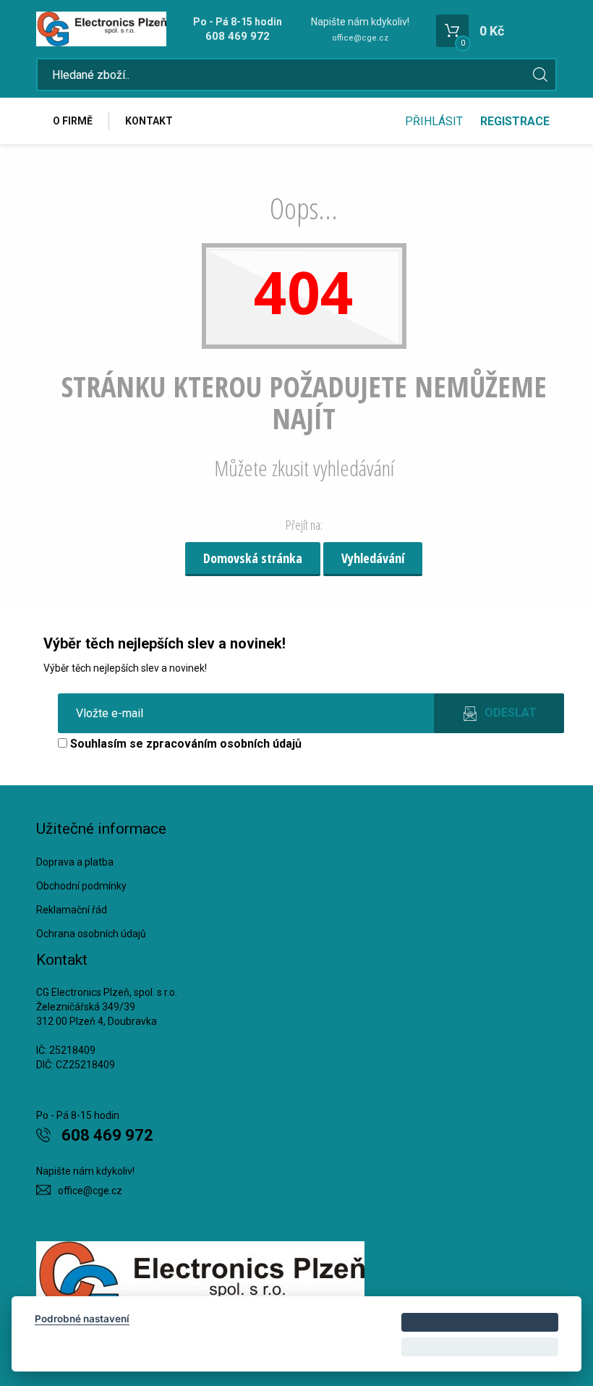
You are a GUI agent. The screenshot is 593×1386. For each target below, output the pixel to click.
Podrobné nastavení (82, 1318)
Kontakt (149, 121)
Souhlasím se (184, 744)
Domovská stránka (252, 558)
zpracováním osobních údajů (224, 744)
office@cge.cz (360, 38)
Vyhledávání (372, 558)
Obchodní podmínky (81, 886)
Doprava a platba (75, 862)
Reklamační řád (71, 910)
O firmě (73, 121)
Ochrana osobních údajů (91, 933)
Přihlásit (434, 121)
